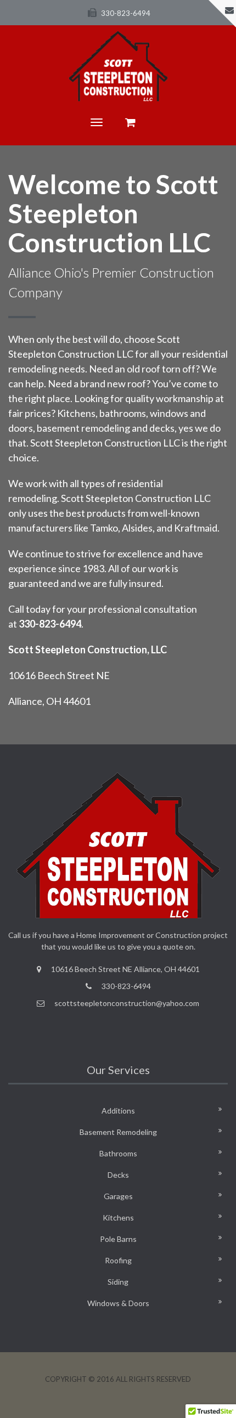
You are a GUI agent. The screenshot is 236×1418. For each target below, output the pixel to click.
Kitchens (118, 1217)
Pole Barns (118, 1239)
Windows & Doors (118, 1303)
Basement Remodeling (118, 1132)
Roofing (118, 1260)
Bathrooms (118, 1153)
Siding (118, 1281)
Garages (118, 1196)
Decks (118, 1174)
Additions (118, 1110)
